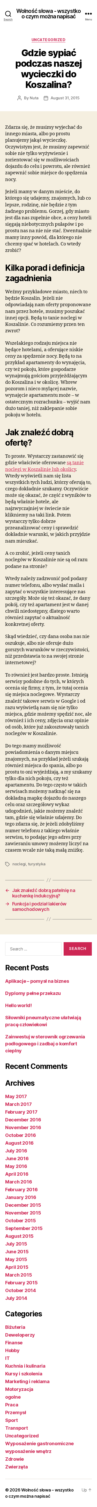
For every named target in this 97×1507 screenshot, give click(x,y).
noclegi (19, 863)
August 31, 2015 (65, 97)
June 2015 (17, 1251)
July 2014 (16, 1298)
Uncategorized (49, 40)
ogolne (12, 1397)
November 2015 (23, 1213)
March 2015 (18, 1275)
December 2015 (23, 1205)
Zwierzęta (16, 1466)
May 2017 (16, 1096)
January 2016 (20, 1197)
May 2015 (16, 1259)
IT (7, 1358)
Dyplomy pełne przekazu (33, 993)
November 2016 (23, 1127)
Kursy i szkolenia (23, 1373)
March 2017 (18, 1104)
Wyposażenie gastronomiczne (39, 1443)
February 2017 (21, 1112)
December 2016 (23, 1119)
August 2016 (19, 1143)
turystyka (37, 863)
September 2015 (24, 1228)
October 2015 (20, 1220)
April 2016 (16, 1174)
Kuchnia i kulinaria (25, 1366)
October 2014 (20, 1290)
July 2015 (16, 1244)
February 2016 (21, 1189)
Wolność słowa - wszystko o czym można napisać (48, 13)
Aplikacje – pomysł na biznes (37, 981)
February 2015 (21, 1282)
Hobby (12, 1350)
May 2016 (16, 1166)
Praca (11, 1404)
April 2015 (16, 1267)
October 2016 (20, 1135)
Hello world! (18, 1005)
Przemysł (15, 1412)
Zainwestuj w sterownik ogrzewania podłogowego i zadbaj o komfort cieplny (45, 1043)
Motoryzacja (19, 1389)
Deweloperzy (20, 1335)
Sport (11, 1420)
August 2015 (19, 1236)
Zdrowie (14, 1459)
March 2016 (18, 1181)
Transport (16, 1428)
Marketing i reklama (27, 1381)
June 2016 (17, 1158)
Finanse (14, 1342)
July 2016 (16, 1150)
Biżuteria (15, 1327)
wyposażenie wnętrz (28, 1451)
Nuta (34, 97)
